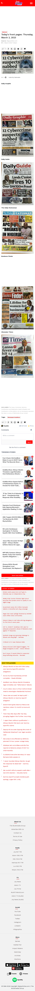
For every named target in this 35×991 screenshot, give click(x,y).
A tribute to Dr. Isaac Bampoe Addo (14, 643)
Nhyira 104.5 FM (17, 870)
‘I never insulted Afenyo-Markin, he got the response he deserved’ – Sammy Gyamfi (16, 763)
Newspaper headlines (14, 417)
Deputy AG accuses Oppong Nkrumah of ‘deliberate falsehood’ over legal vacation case (17, 732)
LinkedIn (18, 926)
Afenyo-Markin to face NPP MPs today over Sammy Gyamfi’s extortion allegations (16, 669)
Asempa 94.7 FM (17, 862)
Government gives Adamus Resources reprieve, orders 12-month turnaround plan (16, 707)
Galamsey (17, 952)
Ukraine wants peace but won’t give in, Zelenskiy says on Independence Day (14, 593)
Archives (17, 955)
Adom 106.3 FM (17, 855)
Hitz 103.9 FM (17, 859)
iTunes (25, 974)
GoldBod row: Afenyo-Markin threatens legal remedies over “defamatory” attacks (17, 683)
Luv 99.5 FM (17, 866)
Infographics (17, 929)
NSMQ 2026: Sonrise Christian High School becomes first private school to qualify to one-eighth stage (17, 601)
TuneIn (14, 974)
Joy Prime (17, 889)
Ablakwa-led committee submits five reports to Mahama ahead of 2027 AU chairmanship (16, 747)
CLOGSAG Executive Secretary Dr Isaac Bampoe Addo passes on (16, 756)
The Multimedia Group (17, 826)
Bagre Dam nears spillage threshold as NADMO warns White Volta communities (17, 615)
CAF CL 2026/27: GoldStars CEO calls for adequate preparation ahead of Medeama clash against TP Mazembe (17, 629)
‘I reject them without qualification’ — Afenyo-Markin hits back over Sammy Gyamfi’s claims (16, 723)
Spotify (20, 980)
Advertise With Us (17, 829)
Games (17, 941)
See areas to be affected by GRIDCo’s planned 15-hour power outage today (16, 740)
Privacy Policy (17, 840)
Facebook (17, 915)
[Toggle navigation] (31, 3)
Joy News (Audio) (18, 899)
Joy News (17, 881)
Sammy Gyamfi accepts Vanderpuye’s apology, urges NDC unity (16, 778)
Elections (17, 959)
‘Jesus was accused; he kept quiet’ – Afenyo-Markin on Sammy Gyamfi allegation (16, 698)
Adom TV (17, 885)
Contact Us (17, 833)
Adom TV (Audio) (17, 896)
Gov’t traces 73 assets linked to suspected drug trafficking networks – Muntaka (16, 655)
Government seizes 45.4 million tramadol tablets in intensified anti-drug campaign (15, 609)
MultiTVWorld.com (17, 892)
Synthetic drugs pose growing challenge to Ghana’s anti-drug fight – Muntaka (16, 637)
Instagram (17, 922)
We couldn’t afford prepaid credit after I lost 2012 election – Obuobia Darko (17, 771)
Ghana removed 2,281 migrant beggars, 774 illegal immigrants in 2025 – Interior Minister (16, 648)
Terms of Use (17, 836)
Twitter (17, 918)
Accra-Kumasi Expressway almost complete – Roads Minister (15, 677)
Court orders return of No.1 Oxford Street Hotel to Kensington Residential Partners (17, 690)
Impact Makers (17, 948)
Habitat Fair (17, 945)
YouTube (18, 911)
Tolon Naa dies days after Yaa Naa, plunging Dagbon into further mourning (17, 715)
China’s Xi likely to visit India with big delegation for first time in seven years (17, 622)
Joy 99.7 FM (17, 852)
